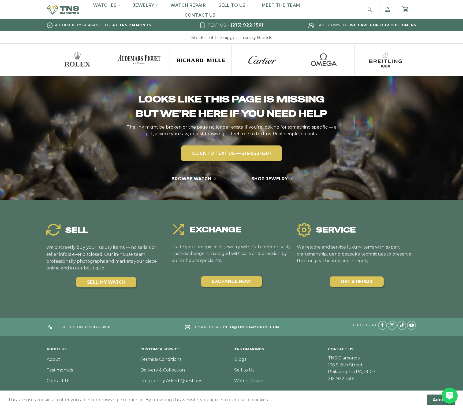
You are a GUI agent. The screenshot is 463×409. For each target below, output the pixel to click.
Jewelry (143, 5)
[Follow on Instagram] (392, 325)
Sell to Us (231, 5)
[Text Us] (450, 396)
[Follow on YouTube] (411, 325)
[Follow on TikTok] (401, 325)
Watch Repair (188, 5)
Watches (105, 5)
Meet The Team (281, 5)
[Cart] (405, 9)
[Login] (387, 9)
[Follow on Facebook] (382, 325)
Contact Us (200, 15)
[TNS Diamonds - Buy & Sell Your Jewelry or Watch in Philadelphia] (63, 9)
